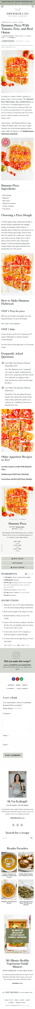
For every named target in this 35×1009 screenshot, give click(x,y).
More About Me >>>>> (17, 818)
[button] (17, 41)
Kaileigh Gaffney (8, 36)
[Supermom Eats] (17, 12)
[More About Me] (17, 784)
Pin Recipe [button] (18, 563)
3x (32, 573)
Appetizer (11, 685)
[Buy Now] (17, 934)
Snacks (25, 685)
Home (16, 1000)
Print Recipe (18, 559)
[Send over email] (21, 679)
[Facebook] (13, 825)
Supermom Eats (6, 22)
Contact (11, 1002)
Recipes (14, 22)
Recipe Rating (8, 708)
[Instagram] (17, 825)
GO (16, 3)
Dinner (21, 22)
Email (5, 744)
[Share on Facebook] (13, 679)
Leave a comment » (23, 688)
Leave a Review (18, 567)
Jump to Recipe (9, 41)
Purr (28, 1005)
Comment (7, 713)
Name (5, 735)
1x (26, 573)
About (28, 1000)
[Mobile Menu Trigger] (2, 6)
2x (29, 573)
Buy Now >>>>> (17, 983)
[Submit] (31, 838)
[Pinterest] (21, 825)
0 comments (11, 37)
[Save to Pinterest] (17, 679)
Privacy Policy (20, 1002)
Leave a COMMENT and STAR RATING (17, 665)
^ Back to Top (8, 1000)
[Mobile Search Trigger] (32, 6)
